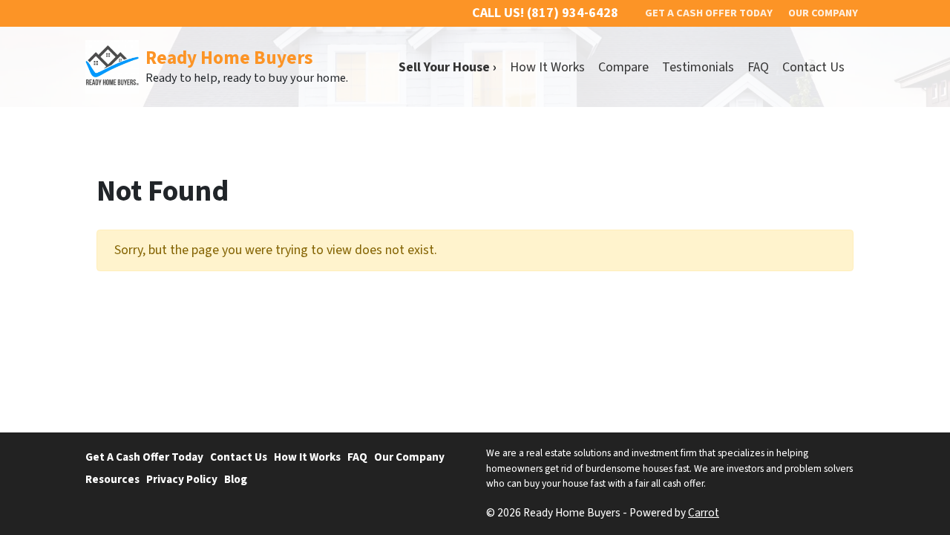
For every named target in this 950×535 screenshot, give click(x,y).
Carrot (703, 513)
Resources (112, 479)
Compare (623, 67)
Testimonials (698, 67)
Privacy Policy (181, 479)
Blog (235, 479)
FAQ (758, 67)
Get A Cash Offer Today (144, 457)
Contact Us (813, 67)
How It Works (547, 67)
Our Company (409, 457)
